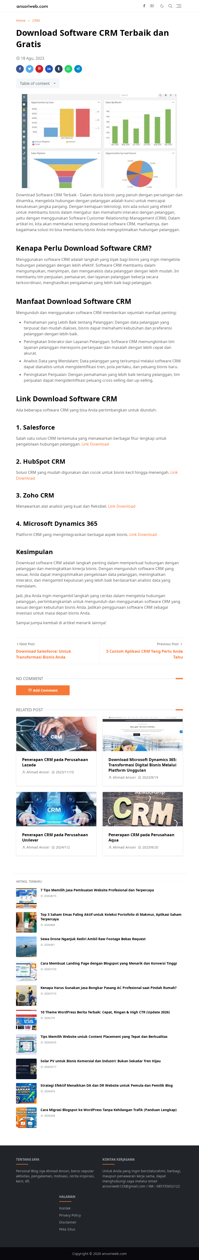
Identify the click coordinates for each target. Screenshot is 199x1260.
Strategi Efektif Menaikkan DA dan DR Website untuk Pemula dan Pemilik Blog (107, 1085)
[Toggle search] (170, 6)
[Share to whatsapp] (68, 69)
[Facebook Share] (20, 69)
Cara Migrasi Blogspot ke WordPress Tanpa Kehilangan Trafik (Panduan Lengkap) (109, 1109)
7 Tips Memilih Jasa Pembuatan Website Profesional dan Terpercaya (97, 890)
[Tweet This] (29, 69)
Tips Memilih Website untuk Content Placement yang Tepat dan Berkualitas (104, 1036)
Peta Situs (67, 1229)
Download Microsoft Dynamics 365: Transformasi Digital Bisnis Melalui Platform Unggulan (142, 765)
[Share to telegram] (78, 69)
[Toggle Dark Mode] (162, 6)
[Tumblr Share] (59, 69)
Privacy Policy (70, 1215)
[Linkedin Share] (49, 69)
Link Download (95, 444)
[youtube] (152, 6)
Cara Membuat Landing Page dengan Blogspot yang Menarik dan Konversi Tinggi (109, 963)
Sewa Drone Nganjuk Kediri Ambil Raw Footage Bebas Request (93, 939)
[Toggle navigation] (179, 6)
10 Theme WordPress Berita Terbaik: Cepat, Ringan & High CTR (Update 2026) (105, 1012)
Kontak (64, 1208)
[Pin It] (39, 69)
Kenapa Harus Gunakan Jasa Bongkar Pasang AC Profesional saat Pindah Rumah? (109, 987)
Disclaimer (67, 1222)
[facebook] (144, 6)
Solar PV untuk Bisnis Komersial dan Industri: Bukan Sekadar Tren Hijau (101, 1061)
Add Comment (45, 690)
